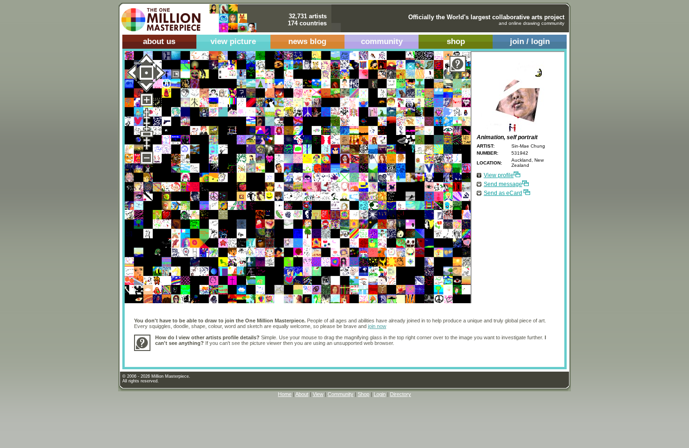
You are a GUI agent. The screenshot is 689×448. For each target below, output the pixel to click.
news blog (307, 41)
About (301, 394)
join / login (530, 41)
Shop (363, 394)
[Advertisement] (325, 354)
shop (456, 41)
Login (380, 394)
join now (377, 326)
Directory (400, 394)
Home (285, 394)
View (318, 394)
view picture (233, 41)
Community (340, 394)
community (382, 41)
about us (159, 41)
